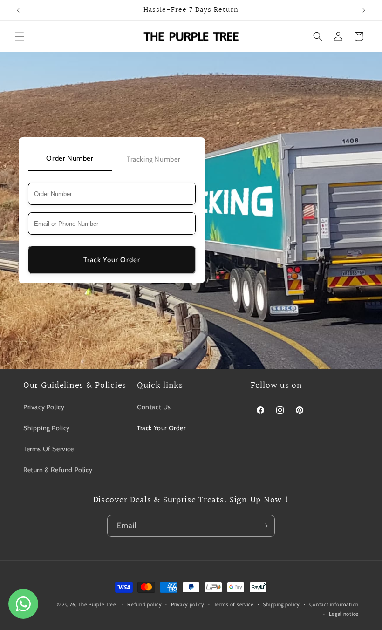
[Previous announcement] (18, 10)
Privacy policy (188, 604)
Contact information (334, 604)
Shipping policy (281, 604)
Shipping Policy (46, 428)
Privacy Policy (43, 407)
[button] (19, 36)
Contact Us (154, 407)
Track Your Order (111, 260)
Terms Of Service (48, 449)
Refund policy (144, 604)
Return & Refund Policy (57, 470)
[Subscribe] (264, 526)
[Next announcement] (364, 10)
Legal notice (344, 613)
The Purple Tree (97, 604)
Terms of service (234, 604)
